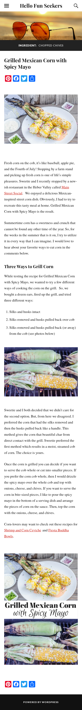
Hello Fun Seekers (41, 5)
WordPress (50, 702)
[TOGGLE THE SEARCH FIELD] (75, 5)
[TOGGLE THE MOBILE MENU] (6, 5)
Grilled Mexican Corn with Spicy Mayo (35, 63)
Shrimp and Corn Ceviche (22, 530)
